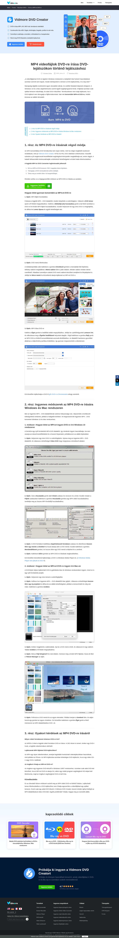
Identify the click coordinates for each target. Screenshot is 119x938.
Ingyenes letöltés (17, 44)
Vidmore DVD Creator (31, 19)
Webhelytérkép (83, 920)
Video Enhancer (40, 920)
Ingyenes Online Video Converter (62, 910)
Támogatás (108, 2)
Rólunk (81, 907)
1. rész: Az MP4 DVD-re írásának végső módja (45, 128)
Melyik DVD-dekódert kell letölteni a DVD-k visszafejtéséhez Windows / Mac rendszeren (23, 843)
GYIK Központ (106, 910)
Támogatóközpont (107, 907)
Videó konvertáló (41, 907)
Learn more (76, 936)
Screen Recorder (41, 910)
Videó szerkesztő (41, 924)
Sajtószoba (82, 917)
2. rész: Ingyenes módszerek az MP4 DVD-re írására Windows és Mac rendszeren (56, 131)
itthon (8, 7)
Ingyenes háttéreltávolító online (62, 917)
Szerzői (81, 914)
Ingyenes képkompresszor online (62, 920)
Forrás (100, 2)
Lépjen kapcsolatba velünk (86, 910)
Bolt (82, 2)
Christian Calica (47, 73)
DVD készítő (39, 917)
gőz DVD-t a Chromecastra (58, 394)
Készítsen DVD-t (21, 7)
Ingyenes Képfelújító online (60, 924)
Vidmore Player (40, 914)
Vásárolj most (36, 44)
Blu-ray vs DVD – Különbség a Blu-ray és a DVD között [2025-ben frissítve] (59, 842)
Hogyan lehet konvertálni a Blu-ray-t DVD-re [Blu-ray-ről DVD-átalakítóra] (96, 842)
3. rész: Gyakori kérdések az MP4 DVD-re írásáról (46, 134)
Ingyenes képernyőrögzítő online (62, 907)
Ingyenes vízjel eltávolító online (62, 914)
